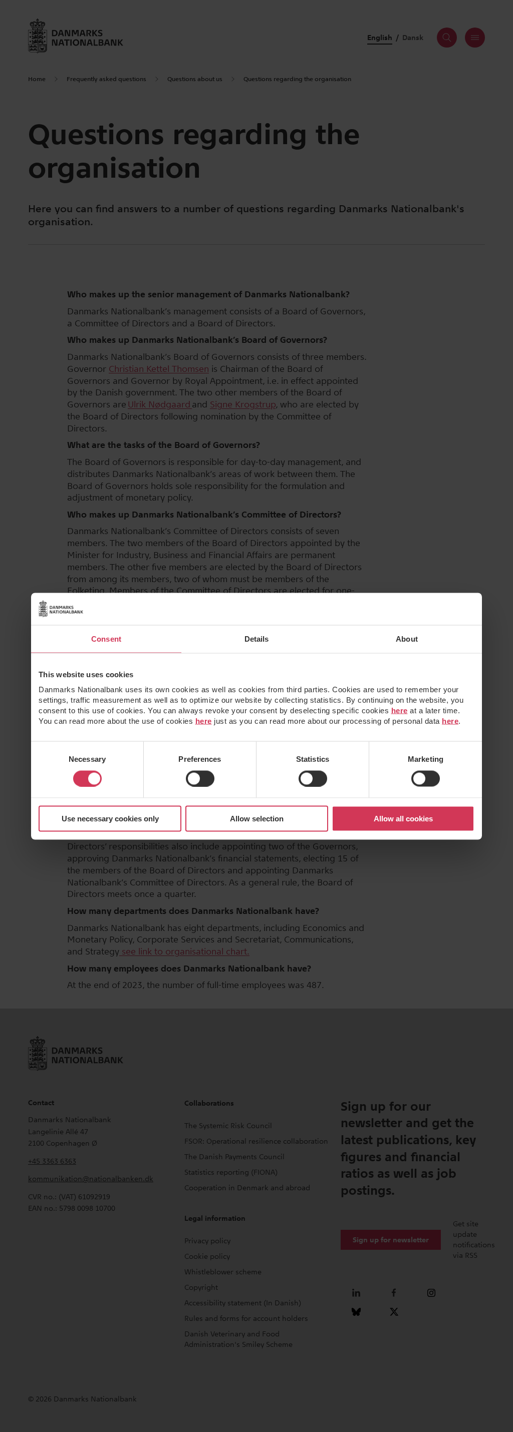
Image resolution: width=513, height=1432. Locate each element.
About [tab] (407, 638)
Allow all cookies (403, 818)
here (399, 710)
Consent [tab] (106, 638)
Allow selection (257, 818)
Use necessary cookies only (110, 818)
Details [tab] (256, 638)
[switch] (200, 778)
